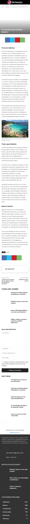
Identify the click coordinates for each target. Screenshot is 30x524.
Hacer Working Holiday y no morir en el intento (19, 311)
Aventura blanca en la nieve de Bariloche (18, 397)
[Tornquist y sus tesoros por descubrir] (6, 381)
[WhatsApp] (22, 39)
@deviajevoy (15, 432)
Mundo (7, 7)
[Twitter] (12, 39)
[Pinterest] (17, 39)
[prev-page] (3, 422)
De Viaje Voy (9, 269)
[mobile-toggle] (3, 2)
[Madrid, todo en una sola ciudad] (6, 303)
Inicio (3, 7)
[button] (27, 2)
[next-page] (5, 422)
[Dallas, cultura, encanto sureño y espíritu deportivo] (6, 321)
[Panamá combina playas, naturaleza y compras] (6, 294)
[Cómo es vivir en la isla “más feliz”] (6, 416)
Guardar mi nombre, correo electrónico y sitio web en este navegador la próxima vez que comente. (15, 363)
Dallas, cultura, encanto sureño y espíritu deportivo (19, 321)
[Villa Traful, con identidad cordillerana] (5, 480)
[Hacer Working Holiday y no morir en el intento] (6, 312)
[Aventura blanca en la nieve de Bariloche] (6, 399)
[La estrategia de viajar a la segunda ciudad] (6, 407)
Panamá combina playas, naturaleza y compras (19, 293)
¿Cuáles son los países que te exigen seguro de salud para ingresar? (8, 281)
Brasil (7, 252)
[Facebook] (7, 39)
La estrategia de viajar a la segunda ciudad (19, 406)
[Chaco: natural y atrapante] (5, 488)
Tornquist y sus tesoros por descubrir (19, 380)
